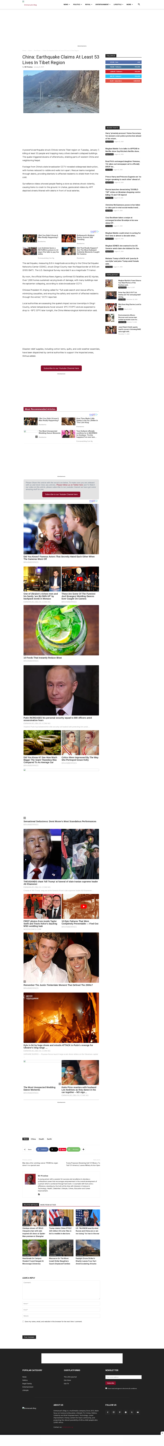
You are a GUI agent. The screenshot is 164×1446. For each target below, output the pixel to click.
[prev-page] (23, 1268)
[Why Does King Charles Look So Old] (111, 307)
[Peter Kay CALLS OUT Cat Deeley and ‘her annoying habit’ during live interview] (111, 295)
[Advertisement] (82, 25)
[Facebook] (107, 1412)
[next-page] (27, 1268)
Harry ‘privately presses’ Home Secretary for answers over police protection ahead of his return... (123, 136)
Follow (137, 67)
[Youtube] (138, 1412)
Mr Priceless (29, 67)
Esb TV (66, 1383)
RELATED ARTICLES (31, 1205)
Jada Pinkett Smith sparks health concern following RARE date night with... (129, 329)
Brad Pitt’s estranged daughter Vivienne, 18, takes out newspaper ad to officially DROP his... (122, 164)
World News (79, 1225)
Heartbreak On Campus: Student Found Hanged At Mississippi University (33, 1261)
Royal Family (109, 141)
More (129, 4)
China (33, 1139)
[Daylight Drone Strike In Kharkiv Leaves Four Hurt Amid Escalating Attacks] (88, 1248)
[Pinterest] (119, 1412)
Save (63, 1149)
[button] (139, 5)
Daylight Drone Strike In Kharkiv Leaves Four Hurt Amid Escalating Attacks (86, 1261)
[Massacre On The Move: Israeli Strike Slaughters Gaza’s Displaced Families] (61, 1248)
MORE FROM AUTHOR (48, 1205)
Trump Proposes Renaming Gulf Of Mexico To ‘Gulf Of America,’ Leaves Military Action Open (83, 1164)
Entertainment (102, 4)
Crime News (26, 1255)
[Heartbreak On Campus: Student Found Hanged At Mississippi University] (34, 1248)
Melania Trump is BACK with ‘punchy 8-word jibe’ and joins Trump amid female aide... (122, 261)
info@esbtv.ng (67, 1427)
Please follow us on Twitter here (70, 485)
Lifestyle (117, 4)
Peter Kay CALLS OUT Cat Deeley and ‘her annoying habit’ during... (129, 295)
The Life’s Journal (70, 1377)
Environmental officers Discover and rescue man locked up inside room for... (128, 317)
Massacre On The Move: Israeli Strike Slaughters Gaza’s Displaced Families (59, 1261)
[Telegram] (126, 1412)
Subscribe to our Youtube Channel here (61, 368)
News (66, 4)
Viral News (37, 50)
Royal (87, 4)
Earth (49, 1139)
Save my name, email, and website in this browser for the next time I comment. (53, 1321)
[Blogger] (40, 1194)
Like (138, 62)
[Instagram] (113, 1412)
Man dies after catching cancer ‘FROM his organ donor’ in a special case (40, 1164)
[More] (83, 1149)
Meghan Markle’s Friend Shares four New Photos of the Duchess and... (129, 283)
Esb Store (67, 1380)
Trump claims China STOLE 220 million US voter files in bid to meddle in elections (60, 1231)
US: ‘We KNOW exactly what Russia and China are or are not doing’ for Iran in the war (87, 1231)
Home (24, 50)
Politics (76, 4)
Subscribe (137, 81)
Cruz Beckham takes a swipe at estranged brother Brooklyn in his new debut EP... (121, 220)
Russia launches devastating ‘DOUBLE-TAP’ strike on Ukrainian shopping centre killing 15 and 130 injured (122, 192)
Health (121, 309)
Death (41, 1139)
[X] (132, 1412)
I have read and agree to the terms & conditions (122, 1388)
